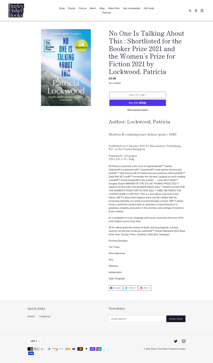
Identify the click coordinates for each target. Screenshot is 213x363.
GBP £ (33, 341)
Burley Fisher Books (160, 349)
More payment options (137, 110)
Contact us (44, 316)
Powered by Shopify (177, 349)
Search (31, 316)
